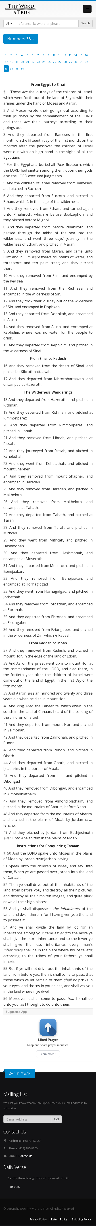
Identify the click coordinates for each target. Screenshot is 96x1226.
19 (17, 61)
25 (49, 61)
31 (81, 61)
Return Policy (59, 1219)
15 (80, 55)
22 (33, 61)
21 (27, 61)
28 (65, 61)
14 (75, 55)
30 (76, 61)
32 (86, 61)
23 (38, 61)
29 (70, 61)
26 (54, 61)
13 (70, 55)
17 (6, 61)
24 (43, 61)
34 (11, 68)
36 (22, 68)
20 (22, 61)
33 (6, 68)
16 (86, 55)
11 (59, 55)
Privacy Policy (38, 1219)
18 (11, 61)
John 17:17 (15, 1186)
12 (64, 55)
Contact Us (25, 1156)
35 (17, 68)
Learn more (47, 1054)
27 (59, 61)
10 (54, 55)
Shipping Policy (81, 1219)
